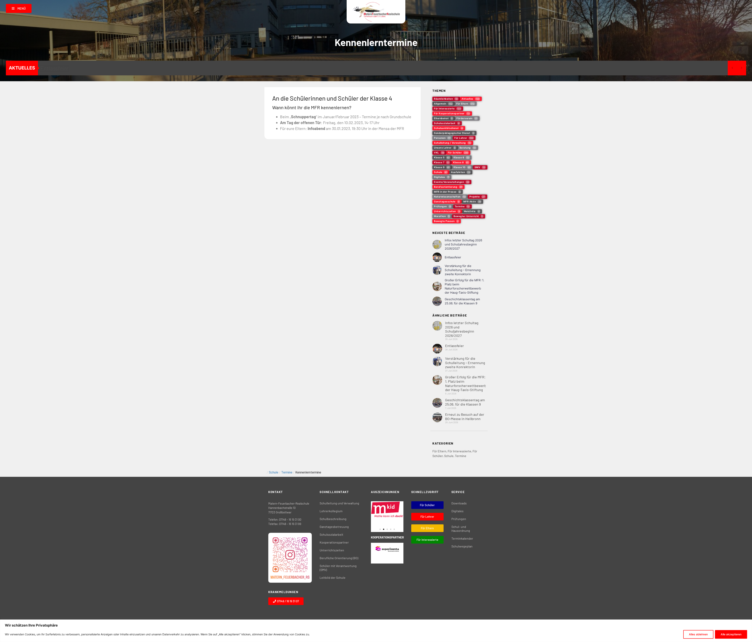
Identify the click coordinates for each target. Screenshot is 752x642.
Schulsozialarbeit (331, 534)
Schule (449, 456)
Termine (460, 456)
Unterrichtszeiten (332, 550)
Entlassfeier (54, 68)
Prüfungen (458, 519)
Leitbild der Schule (332, 577)
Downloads (459, 503)
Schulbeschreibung (333, 519)
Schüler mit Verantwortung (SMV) (338, 568)
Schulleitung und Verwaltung (339, 503)
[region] (376, 630)
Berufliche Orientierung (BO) (339, 558)
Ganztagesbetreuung (334, 526)
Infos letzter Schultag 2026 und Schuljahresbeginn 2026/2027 (463, 244)
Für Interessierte (459, 451)
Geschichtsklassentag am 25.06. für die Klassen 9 (465, 402)
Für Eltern (439, 451)
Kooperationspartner (334, 542)
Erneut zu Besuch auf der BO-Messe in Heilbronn (464, 416)
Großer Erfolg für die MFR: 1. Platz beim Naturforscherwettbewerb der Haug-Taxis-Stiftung (465, 383)
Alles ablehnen (698, 634)
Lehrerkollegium (331, 511)
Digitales (457, 511)
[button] (380, 529)
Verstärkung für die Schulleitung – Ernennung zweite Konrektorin (463, 270)
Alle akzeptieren (731, 634)
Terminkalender (462, 538)
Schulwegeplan (462, 546)
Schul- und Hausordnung (460, 528)
